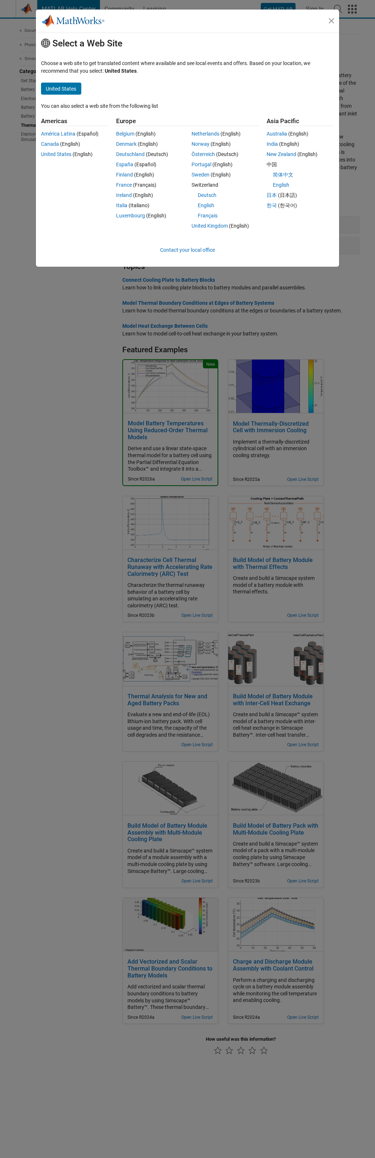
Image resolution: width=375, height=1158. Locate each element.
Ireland (124, 195)
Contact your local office (187, 250)
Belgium (125, 134)
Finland (124, 175)
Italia (121, 205)
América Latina (58, 134)
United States (56, 154)
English (206, 205)
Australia (277, 134)
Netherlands (205, 134)
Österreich (203, 154)
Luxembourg (130, 216)
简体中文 (283, 175)
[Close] (331, 21)
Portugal (201, 164)
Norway (200, 144)
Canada (50, 144)
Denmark (126, 144)
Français (208, 216)
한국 (272, 205)
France (124, 185)
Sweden (200, 175)
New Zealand (281, 154)
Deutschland (130, 154)
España (124, 164)
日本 (272, 195)
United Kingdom (210, 226)
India (272, 144)
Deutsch (207, 195)
